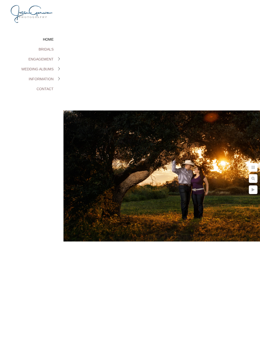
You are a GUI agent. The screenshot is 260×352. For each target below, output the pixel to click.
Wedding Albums (37, 69)
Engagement (41, 59)
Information (41, 79)
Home (48, 39)
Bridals (46, 49)
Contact (45, 89)
